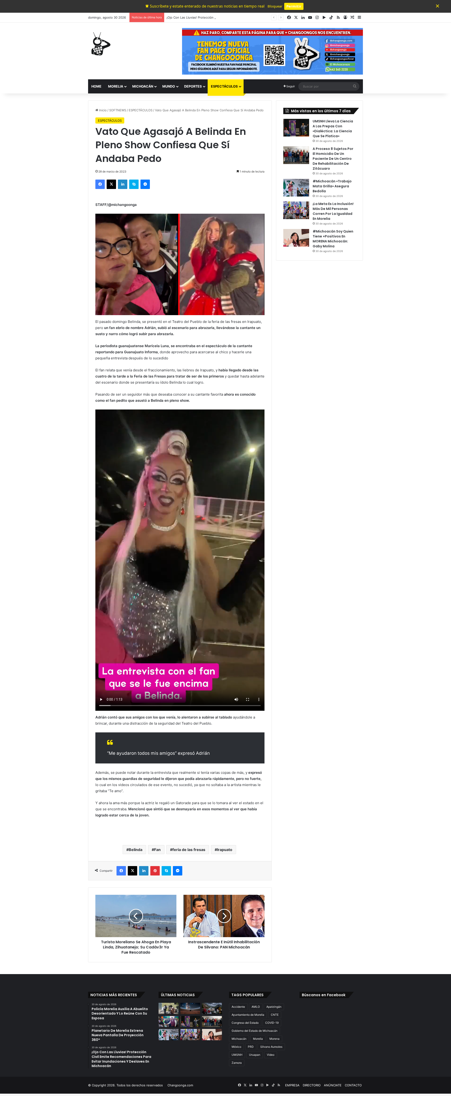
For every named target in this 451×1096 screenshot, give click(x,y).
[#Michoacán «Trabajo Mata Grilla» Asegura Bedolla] (296, 188)
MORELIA (115, 86)
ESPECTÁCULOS (224, 86)
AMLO (256, 1006)
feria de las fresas (188, 849)
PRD (251, 1046)
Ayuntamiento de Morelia (248, 1014)
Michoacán (239, 1038)
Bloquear (275, 6)
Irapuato (224, 849)
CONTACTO (353, 1085)
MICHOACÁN (142, 86)
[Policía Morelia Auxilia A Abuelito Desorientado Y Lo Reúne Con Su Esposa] (169, 1008)
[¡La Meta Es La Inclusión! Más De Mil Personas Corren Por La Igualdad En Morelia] (296, 210)
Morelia (258, 1038)
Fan (157, 849)
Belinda (135, 849)
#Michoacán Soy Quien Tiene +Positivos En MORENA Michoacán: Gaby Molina (333, 239)
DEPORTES (193, 86)
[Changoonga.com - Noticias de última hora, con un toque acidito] (100, 44)
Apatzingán (273, 1006)
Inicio (102, 110)
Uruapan (254, 1054)
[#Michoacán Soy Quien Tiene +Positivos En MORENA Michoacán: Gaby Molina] (296, 238)
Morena (274, 1038)
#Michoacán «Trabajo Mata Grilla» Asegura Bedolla (332, 186)
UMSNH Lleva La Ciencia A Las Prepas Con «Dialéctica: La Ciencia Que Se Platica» (333, 128)
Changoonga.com (180, 1085)
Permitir (293, 6)
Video (270, 1054)
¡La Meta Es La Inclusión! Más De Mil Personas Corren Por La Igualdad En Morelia (333, 211)
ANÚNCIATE (333, 1085)
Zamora (237, 1062)
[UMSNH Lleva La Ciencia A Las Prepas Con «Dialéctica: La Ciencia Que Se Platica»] (296, 127)
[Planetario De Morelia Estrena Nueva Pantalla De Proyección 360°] (190, 1008)
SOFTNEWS (117, 110)
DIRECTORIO (312, 1085)
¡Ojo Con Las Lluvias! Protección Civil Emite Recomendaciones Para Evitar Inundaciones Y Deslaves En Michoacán (250, 17)
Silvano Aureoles (271, 1046)
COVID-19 (272, 1022)
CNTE (275, 1014)
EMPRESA (292, 1085)
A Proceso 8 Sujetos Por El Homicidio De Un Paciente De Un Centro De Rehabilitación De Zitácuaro (333, 158)
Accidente (238, 1006)
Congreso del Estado (245, 1022)
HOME (96, 86)
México (236, 1046)
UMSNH (237, 1054)
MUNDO (168, 86)
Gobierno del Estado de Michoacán (254, 1030)
